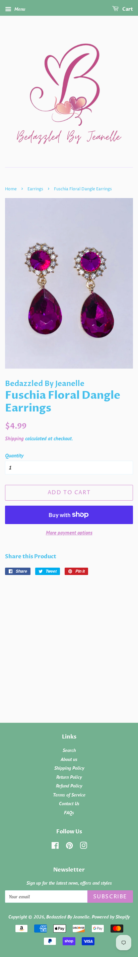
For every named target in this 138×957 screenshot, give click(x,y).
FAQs (69, 813)
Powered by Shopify (111, 917)
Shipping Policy (69, 768)
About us (69, 759)
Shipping (14, 438)
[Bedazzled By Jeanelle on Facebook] (55, 847)
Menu (19, 9)
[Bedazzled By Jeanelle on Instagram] (83, 847)
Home (11, 189)
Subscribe (110, 896)
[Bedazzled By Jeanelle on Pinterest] (69, 847)
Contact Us (69, 804)
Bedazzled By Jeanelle (67, 917)
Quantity (14, 455)
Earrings (35, 189)
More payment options (69, 532)
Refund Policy (69, 786)
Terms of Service (69, 795)
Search (69, 750)
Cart (127, 9)
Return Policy (69, 777)
